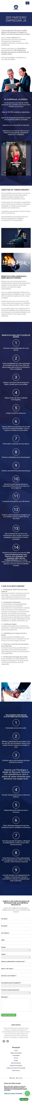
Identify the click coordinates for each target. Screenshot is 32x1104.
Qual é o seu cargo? (7, 968)
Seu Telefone (5, 933)
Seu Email (4, 926)
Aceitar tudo (23, 1099)
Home (16, 1050)
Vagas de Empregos (16, 1053)
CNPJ (3, 940)
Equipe (16, 1060)
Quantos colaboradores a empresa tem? (13, 961)
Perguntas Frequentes (16, 1065)
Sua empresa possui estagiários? (11, 983)
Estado (3, 947)
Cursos (16, 1058)
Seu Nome (4, 919)
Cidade (3, 954)
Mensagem (4, 997)
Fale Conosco (16, 1070)
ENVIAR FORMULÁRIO (8, 1015)
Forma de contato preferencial (10, 990)
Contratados (16, 1055)
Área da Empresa (16, 1063)
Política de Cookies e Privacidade (16, 1068)
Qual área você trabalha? (9, 975)
